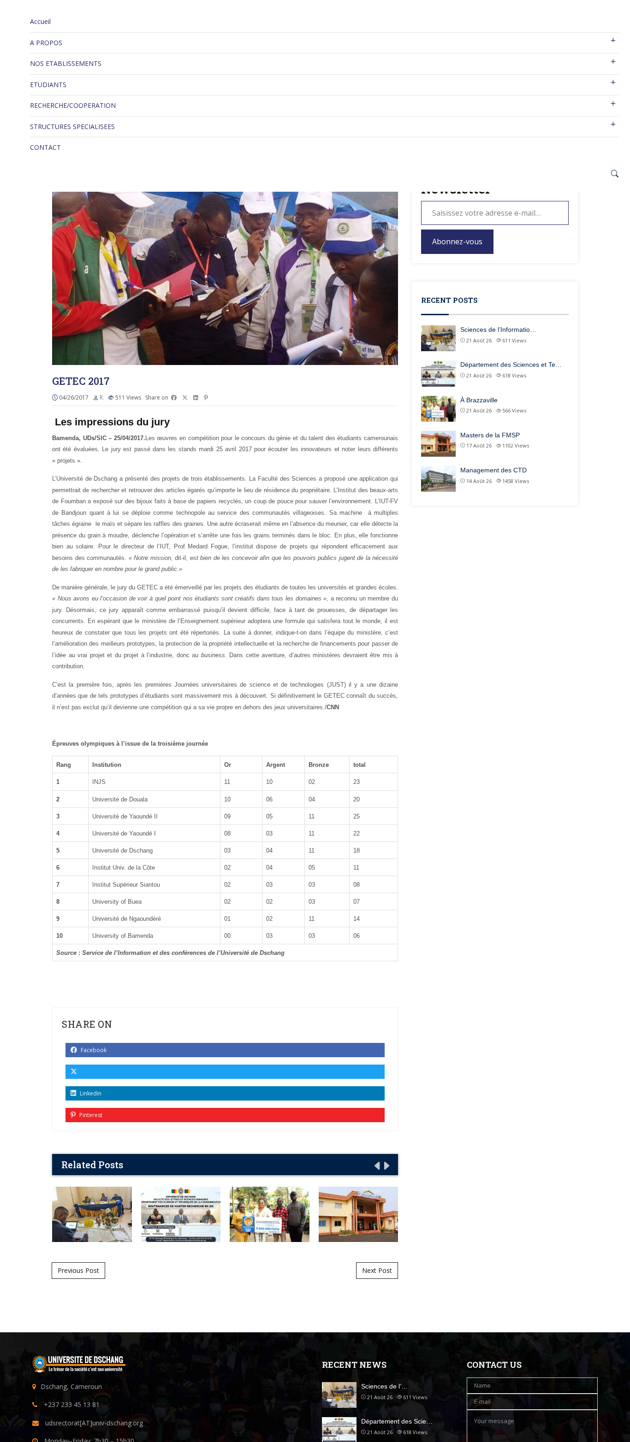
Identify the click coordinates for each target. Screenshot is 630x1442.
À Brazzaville (269, 1214)
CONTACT (45, 147)
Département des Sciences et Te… (511, 364)
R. (102, 397)
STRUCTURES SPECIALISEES (72, 126)
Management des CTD (493, 470)
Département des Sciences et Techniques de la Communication (181, 1214)
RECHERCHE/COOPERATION (73, 105)
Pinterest (90, 1115)
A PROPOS (46, 42)
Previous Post (78, 1270)
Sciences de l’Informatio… (498, 329)
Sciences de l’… (384, 1386)
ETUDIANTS (48, 84)
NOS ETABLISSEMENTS (65, 63)
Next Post (377, 1270)
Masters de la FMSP (358, 1214)
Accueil (40, 21)
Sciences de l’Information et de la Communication (92, 1214)
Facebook (93, 1050)
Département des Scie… (397, 1421)
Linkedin (89, 1093)
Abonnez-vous (457, 241)
